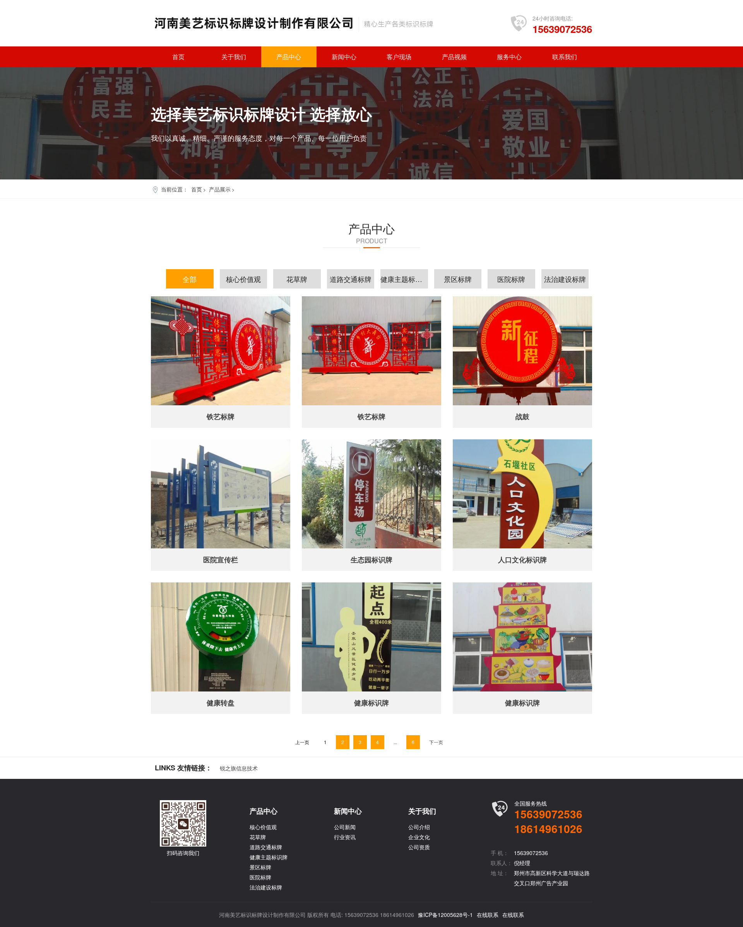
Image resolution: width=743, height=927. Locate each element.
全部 (190, 279)
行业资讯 (345, 837)
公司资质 (419, 847)
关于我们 (233, 56)
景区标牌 (458, 279)
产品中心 (288, 56)
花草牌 (296, 279)
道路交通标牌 (351, 279)
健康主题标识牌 (404, 279)
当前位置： (174, 189)
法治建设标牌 (565, 279)
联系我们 (564, 56)
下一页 (436, 742)
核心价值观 (243, 279)
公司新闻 (345, 827)
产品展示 (220, 189)
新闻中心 (344, 56)
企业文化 (419, 837)
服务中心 (509, 56)
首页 (178, 56)
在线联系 (487, 914)
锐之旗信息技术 (239, 768)
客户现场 (399, 56)
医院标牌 (511, 279)
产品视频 (454, 56)
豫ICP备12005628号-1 (445, 914)
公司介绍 (419, 827)
